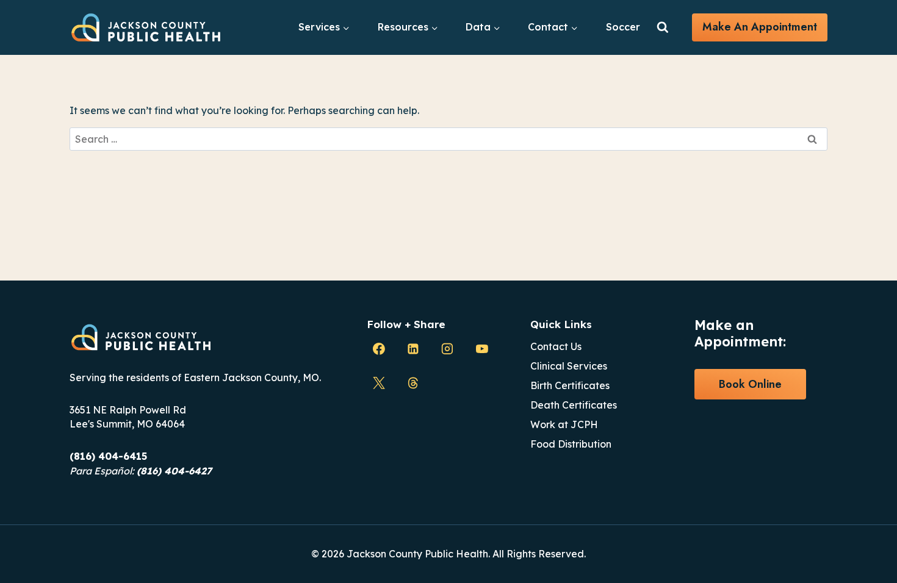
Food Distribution (570, 444)
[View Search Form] (662, 27)
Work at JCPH (564, 424)
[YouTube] (482, 349)
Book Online (750, 384)
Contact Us (556, 346)
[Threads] (413, 383)
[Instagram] (447, 349)
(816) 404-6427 (174, 471)
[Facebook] (379, 349)
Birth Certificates (570, 385)
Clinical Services (568, 366)
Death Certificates (573, 405)
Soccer (623, 27)
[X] (379, 383)
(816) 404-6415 (108, 456)
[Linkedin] (413, 349)
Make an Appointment (759, 27)
